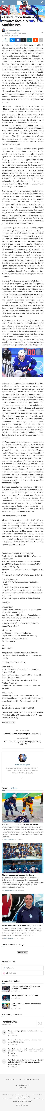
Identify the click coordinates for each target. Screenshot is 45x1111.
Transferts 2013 (9, 1022)
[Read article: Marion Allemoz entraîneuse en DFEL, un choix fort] (22, 908)
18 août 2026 (20, 890)
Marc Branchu (8, 938)
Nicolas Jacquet (14, 30)
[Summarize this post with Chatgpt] (23, 40)
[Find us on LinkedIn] (21, 1105)
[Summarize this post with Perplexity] (29, 40)
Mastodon (22, 1088)
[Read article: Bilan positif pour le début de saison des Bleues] (22, 808)
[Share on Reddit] (35, 40)
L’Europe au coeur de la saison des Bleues (18, 875)
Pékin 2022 (10, 722)
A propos (20, 1079)
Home (3, 8)
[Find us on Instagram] (24, 1105)
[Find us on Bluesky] (17, 1105)
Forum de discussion (33, 1079)
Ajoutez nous (22, 953)
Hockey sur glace (12, 8)
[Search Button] (42, 2)
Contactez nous (10, 1079)
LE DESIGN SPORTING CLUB (22, 1101)
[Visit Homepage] (22, 3)
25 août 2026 (20, 840)
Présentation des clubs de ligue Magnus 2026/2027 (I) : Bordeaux (26, 988)
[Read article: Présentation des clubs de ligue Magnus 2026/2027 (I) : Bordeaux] (6, 989)
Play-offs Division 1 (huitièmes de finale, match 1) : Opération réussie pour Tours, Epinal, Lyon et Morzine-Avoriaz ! (25, 1062)
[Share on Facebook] (18, 40)
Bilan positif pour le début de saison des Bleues (20, 825)
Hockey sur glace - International (29, 8)
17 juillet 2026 (19, 938)
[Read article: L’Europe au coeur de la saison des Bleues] (22, 858)
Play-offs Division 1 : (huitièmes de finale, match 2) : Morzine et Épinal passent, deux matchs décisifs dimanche (25, 1051)
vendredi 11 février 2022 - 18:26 (15, 33)
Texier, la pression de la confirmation (25, 996)
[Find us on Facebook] (19, 1105)
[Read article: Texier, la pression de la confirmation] (6, 998)
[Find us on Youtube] (27, 1105)
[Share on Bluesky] (12, 40)
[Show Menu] (3, 2)
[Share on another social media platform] (41, 40)
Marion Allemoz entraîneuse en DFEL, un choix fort (21, 925)
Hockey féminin (6, 10)
